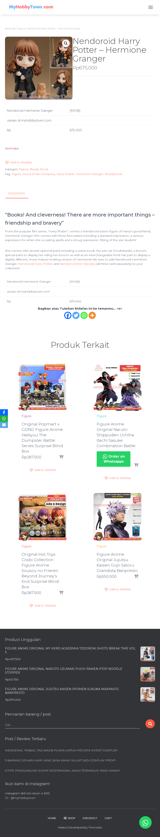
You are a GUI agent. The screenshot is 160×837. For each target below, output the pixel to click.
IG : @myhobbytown (20, 798)
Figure (21, 28)
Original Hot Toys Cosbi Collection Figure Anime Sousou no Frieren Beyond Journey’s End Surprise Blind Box (40, 570)
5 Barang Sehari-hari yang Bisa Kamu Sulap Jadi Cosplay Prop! (60, 760)
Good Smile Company (38, 174)
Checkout (90, 818)
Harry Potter (65, 174)
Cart (108, 818)
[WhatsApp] (4, 418)
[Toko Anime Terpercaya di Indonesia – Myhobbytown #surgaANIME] (32, 7)
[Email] (4, 425)
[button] (66, 43)
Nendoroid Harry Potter (35, 264)
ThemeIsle (95, 827)
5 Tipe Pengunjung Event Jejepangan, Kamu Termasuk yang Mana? (62, 770)
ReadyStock (113, 174)
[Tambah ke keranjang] (61, 457)
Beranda (10, 28)
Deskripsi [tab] (16, 193)
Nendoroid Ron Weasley (77, 264)
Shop (71, 818)
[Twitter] (76, 315)
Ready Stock (39, 169)
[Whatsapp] (84, 315)
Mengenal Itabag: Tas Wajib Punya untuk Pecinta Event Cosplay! (61, 750)
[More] (92, 315)
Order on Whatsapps (114, 458)
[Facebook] (67, 315)
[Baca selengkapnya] (136, 465)
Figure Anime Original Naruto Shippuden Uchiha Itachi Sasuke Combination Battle (116, 435)
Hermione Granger (89, 174)
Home (52, 818)
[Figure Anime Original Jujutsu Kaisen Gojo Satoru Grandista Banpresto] (117, 517)
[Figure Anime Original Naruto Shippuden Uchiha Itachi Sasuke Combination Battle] (117, 387)
